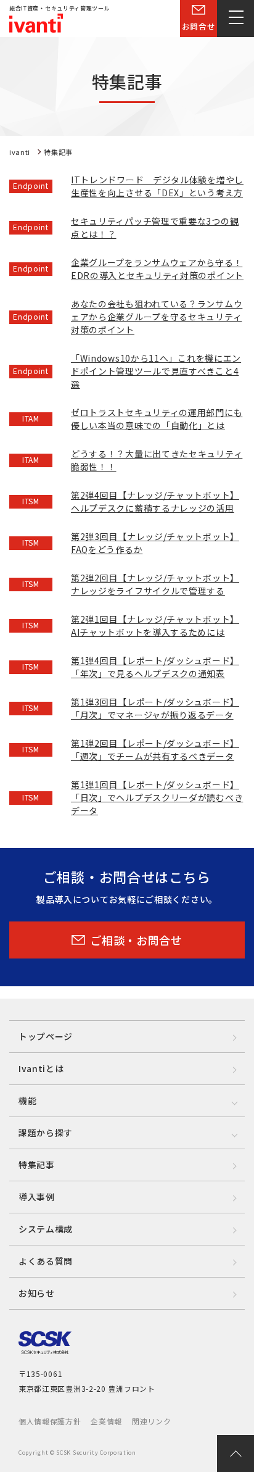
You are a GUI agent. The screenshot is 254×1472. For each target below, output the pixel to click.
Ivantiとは (41, 1068)
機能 (27, 1100)
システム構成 (45, 1229)
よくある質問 (45, 1261)
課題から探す (45, 1132)
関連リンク (151, 1421)
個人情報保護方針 (49, 1421)
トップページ (45, 1036)
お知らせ (36, 1293)
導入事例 (36, 1197)
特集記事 (36, 1164)
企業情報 (106, 1421)
